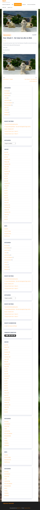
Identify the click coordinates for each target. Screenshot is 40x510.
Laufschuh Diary (7, 100)
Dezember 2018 (7, 171)
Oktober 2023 (6, 154)
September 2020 (7, 164)
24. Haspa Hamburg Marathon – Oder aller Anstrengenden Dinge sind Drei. (17, 126)
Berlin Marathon (7, 93)
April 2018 (6, 181)
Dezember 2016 (7, 205)
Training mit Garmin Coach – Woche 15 (11, 133)
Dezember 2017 (7, 183)
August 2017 (6, 185)
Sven (5, 40)
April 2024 (6, 152)
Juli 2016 (6, 217)
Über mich (24, 4)
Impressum (4, 7)
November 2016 (7, 207)
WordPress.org (7, 236)
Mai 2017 (6, 193)
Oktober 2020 (6, 161)
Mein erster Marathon (6, 4)
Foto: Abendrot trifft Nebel (12, 326)
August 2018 (6, 173)
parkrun (5, 107)
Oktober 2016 (6, 209)
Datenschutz (11, 503)
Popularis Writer (27, 508)
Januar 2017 (6, 202)
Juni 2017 (6, 190)
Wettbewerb (6, 114)
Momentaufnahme (18, 4)
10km (12, 4)
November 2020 (7, 159)
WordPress (19, 508)
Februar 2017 (6, 200)
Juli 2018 (6, 176)
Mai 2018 (6, 178)
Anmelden (6, 229)
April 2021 (6, 157)
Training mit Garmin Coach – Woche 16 (11, 131)
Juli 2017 (6, 188)
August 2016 (6, 214)
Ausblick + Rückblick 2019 (9, 129)
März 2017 (6, 197)
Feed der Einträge (7, 231)
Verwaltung (6, 112)
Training (5, 110)
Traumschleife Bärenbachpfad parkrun (11, 124)
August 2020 (6, 166)
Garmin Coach (10, 7)
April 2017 (6, 195)
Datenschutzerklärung (31, 4)
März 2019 (6, 169)
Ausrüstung (6, 90)
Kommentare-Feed (7, 233)
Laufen (5, 98)
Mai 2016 (6, 219)
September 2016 (7, 212)
